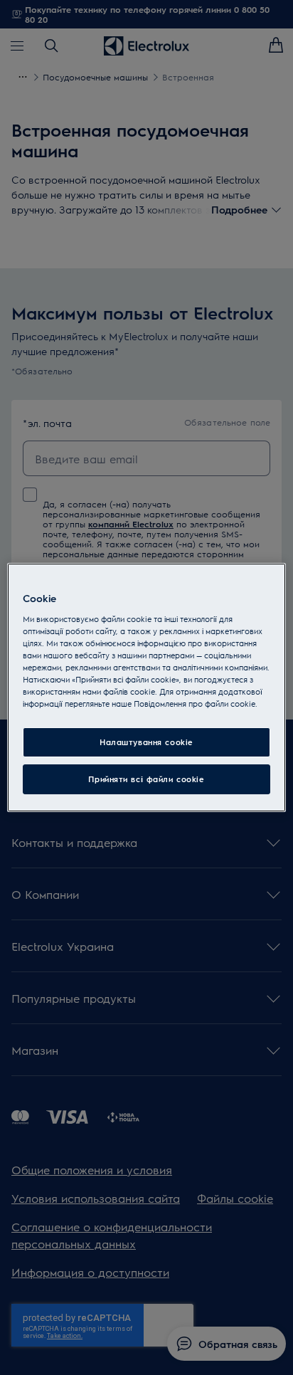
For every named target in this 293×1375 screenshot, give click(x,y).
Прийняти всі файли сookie (146, 779)
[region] (146, 687)
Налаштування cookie (146, 742)
